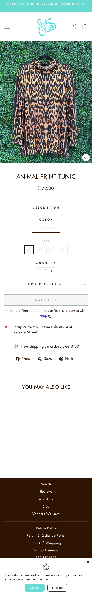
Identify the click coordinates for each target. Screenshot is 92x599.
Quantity (46, 263)
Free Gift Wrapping (46, 543)
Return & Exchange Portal (46, 535)
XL (62, 249)
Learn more (40, 579)
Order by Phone (46, 284)
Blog (46, 506)
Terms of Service (46, 550)
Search (46, 484)
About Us (46, 499)
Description (46, 207)
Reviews (46, 491)
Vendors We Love (45, 513)
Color (46, 220)
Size (46, 241)
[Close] (88, 562)
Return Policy (46, 528)
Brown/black (46, 228)
